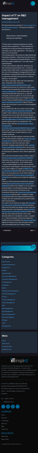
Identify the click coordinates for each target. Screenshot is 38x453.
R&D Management (7, 308)
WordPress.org (6, 349)
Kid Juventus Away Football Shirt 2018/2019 (18, 158)
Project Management (8, 302)
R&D (3, 305)
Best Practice (6, 261)
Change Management (8, 264)
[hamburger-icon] (33, 3)
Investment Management (9, 279)
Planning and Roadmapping (10, 291)
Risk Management (7, 311)
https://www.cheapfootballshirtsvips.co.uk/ (16, 85)
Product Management (8, 300)
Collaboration (6, 267)
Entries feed (5, 343)
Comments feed (7, 346)
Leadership (5, 285)
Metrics (4, 288)
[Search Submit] (18, 248)
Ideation (4, 270)
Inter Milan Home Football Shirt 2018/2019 (18, 111)
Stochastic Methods (8, 317)
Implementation (6, 273)
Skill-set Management (8, 314)
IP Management (6, 282)
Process (4, 297)
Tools (3, 323)
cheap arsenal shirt (29, 220)
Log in (4, 340)
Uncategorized (6, 326)
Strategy (4, 320)
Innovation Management (9, 276)
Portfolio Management (8, 294)
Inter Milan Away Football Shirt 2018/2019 (18, 119)
